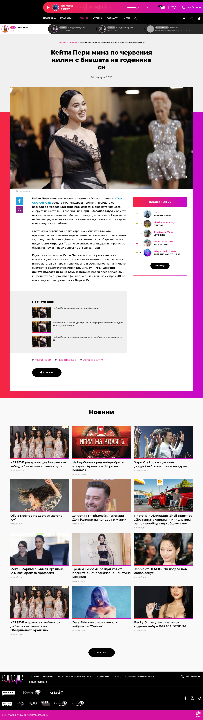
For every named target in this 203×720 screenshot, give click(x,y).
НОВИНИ (73, 43)
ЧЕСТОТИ (34, 676)
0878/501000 (193, 7)
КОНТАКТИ (103, 676)
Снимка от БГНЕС (26, 191)
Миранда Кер (66, 359)
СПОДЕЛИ (47, 372)
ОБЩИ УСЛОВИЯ (38, 682)
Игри (127, 18)
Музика (97, 18)
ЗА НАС (117, 676)
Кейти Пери (42, 359)
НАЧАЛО (62, 43)
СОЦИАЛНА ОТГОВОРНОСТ (139, 676)
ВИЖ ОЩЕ (160, 266)
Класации (66, 18)
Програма (49, 18)
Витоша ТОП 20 (160, 202)
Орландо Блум (92, 359)
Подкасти (113, 18)
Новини (83, 18)
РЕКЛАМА (48, 676)
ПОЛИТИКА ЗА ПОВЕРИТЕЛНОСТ (75, 676)
